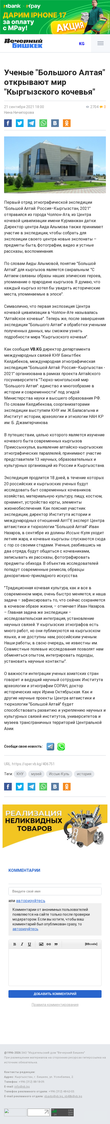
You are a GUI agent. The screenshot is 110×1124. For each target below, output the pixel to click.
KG (81, 43)
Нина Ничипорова (19, 112)
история (84, 774)
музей (36, 774)
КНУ (20, 774)
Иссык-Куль (59, 774)
